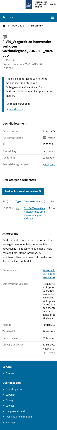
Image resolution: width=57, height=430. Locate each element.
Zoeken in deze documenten (21, 191)
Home (10, 17)
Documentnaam (34, 201)
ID (8, 201)
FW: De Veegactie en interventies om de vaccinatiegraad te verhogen (35, 213)
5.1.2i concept (17, 109)
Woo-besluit (18, 25)
